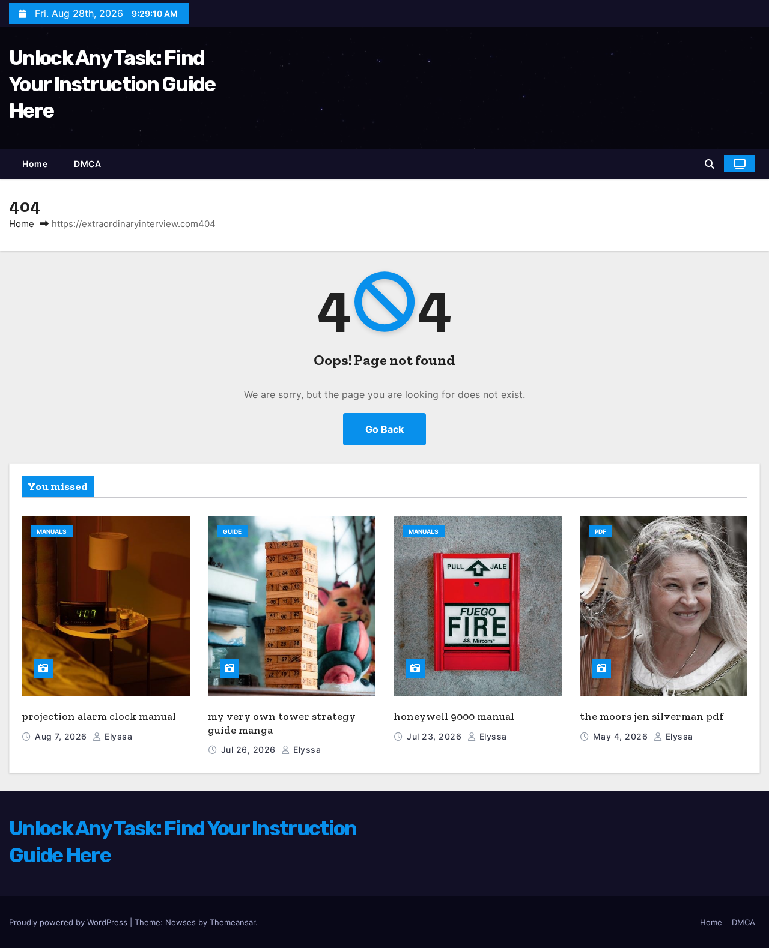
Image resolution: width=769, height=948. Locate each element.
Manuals (52, 531)
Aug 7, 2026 (62, 736)
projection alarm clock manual (99, 716)
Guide (232, 531)
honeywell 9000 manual (454, 716)
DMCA (87, 164)
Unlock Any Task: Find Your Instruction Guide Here (112, 84)
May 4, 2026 (622, 736)
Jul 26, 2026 (250, 749)
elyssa (117, 736)
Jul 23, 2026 (435, 736)
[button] (709, 164)
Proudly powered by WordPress (69, 922)
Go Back (384, 429)
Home (34, 164)
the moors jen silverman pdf (651, 716)
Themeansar (232, 922)
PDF (600, 531)
